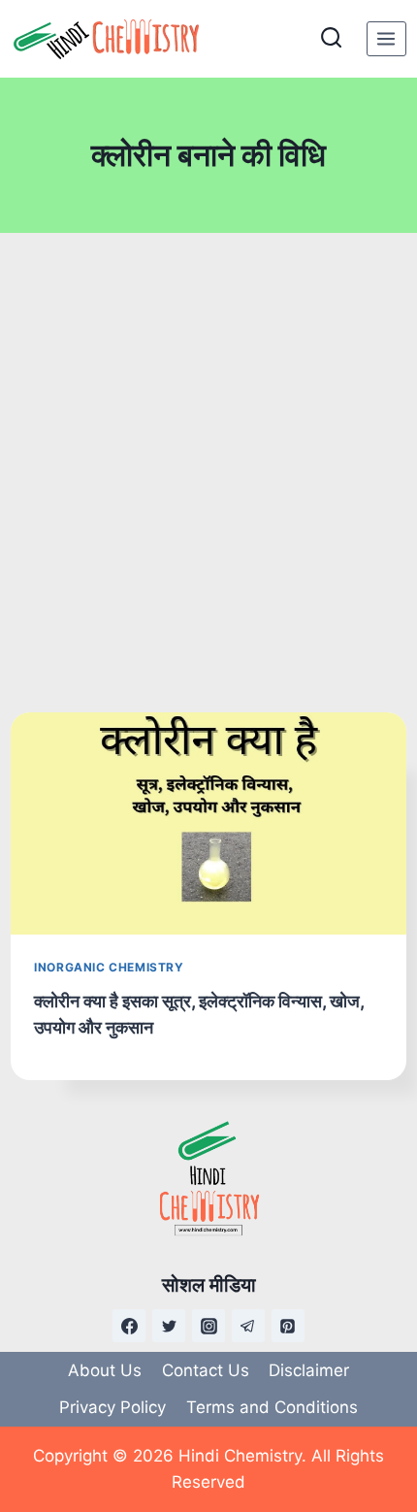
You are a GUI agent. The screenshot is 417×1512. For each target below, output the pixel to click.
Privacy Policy (112, 1407)
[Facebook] (128, 1325)
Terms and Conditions (272, 1407)
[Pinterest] (288, 1325)
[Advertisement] (208, 472)
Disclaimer (309, 1370)
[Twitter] (168, 1325)
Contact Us (205, 1370)
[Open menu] (386, 38)
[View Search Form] (331, 38)
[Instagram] (208, 1325)
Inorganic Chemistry (108, 967)
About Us (105, 1370)
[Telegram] (248, 1325)
